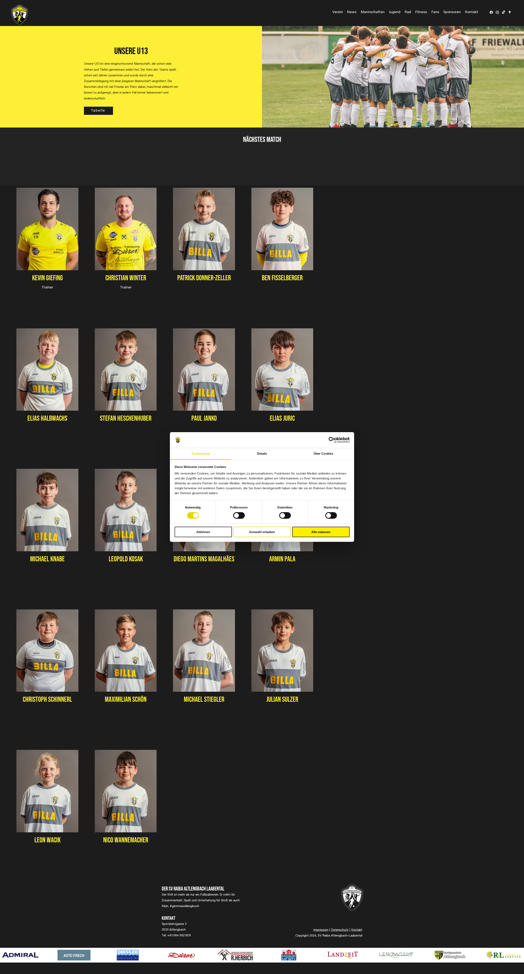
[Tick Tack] (503, 12)
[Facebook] (491, 12)
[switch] (239, 515)
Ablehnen (203, 532)
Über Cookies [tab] (323, 453)
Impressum (320, 930)
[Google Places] (510, 12)
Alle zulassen (320, 532)
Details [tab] (262, 453)
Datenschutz (340, 930)
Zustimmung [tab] (201, 453)
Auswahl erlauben (262, 532)
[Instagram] (497, 12)
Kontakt (356, 930)
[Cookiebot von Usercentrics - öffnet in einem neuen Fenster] (332, 440)
